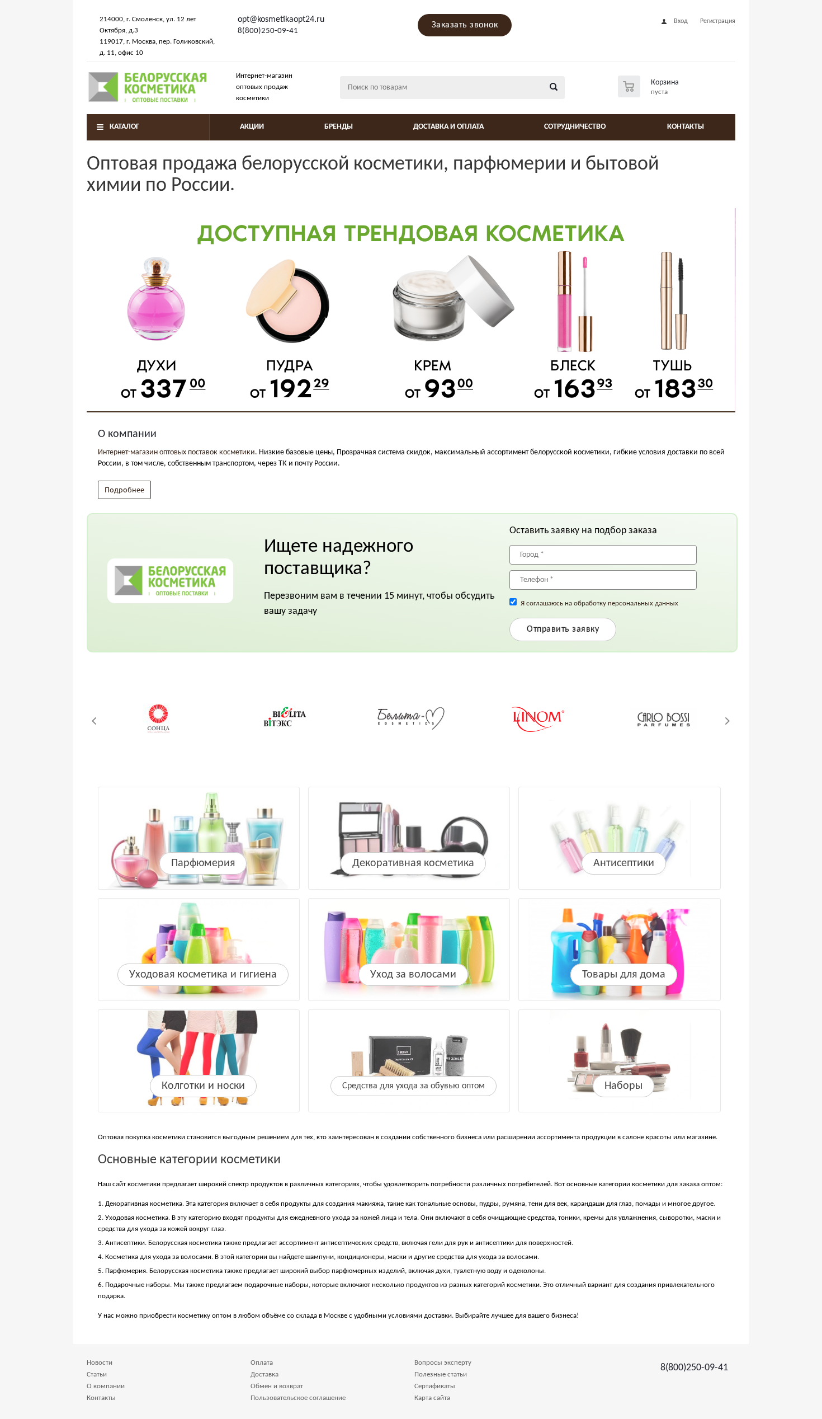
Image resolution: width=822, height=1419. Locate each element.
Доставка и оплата (448, 127)
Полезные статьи (440, 1374)
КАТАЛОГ (124, 127)
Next (727, 721)
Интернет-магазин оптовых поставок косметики (176, 452)
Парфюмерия (203, 863)
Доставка (264, 1374)
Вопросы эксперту (442, 1362)
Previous (95, 721)
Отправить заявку (563, 629)
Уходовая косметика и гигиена (203, 974)
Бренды (338, 127)
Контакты (685, 127)
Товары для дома (623, 974)
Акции (252, 127)
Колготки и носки (203, 1086)
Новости (99, 1362)
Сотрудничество (575, 127)
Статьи (97, 1374)
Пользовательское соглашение (298, 1398)
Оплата (262, 1362)
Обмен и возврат (277, 1386)
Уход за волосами (413, 974)
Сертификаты (434, 1386)
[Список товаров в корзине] (649, 94)
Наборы (623, 1086)
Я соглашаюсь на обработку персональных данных (599, 603)
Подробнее (124, 489)
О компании (106, 1386)
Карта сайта (432, 1398)
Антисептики (623, 863)
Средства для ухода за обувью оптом (413, 1086)
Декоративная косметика (413, 863)
